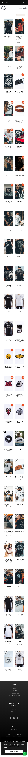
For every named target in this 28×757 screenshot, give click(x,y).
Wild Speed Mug (8, 202)
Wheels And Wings (9, 119)
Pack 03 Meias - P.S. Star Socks (8, 533)
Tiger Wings (19, 614)
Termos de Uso (14, 693)
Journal (19, 8)
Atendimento (14, 732)
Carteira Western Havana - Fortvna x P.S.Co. (19, 39)
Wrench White (19, 504)
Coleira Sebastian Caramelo (8, 560)
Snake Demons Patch (8, 422)
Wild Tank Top (9, 174)
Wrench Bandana (8, 92)
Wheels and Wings (9, 64)
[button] (25, 2)
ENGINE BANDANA (19, 147)
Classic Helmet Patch (19, 395)
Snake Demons (8, 586)
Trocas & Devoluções (14, 736)
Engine (19, 201)
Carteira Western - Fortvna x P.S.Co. (19, 65)
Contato (14, 714)
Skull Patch (8, 449)
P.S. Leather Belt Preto (19, 92)
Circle (8, 614)
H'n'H (19, 311)
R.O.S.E (8, 476)
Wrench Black (8, 229)
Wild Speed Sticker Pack (19, 340)
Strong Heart (19, 531)
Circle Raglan (8, 641)
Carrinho (14, 690)
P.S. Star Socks (19, 642)
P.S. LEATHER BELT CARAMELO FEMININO (19, 120)
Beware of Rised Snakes (19, 174)
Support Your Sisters (8, 505)
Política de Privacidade (14, 695)
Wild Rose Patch (8, 395)
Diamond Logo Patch (19, 367)
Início (5, 13)
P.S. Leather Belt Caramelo (19, 477)
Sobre (14, 709)
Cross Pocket (19, 229)
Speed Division (9, 36)
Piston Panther (19, 285)
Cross (8, 256)
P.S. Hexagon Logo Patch (8, 367)
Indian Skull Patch (19, 422)
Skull (19, 586)
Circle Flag (8, 669)
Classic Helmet (8, 285)
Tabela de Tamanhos (14, 734)
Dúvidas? (14, 729)
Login (14, 688)
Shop (13, 8)
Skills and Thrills (8, 147)
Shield (19, 256)
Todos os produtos (10, 13)
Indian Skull (19, 559)
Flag (8, 311)
